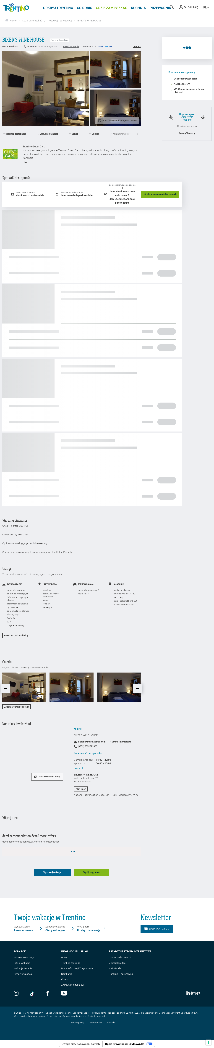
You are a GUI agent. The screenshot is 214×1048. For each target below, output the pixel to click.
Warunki (111, 1022)
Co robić (84, 8)
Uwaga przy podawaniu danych (81, 1043)
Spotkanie (66, 973)
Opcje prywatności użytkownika (124, 1043)
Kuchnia (138, 8)
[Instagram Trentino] (16, 993)
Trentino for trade (70, 962)
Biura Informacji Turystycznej (77, 968)
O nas (64, 979)
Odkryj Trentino (58, 8)
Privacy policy (77, 1022)
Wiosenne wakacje (24, 957)
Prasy (64, 957)
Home (13, 20)
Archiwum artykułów (72, 984)
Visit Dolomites (117, 962)
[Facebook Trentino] (47, 993)
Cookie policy (95, 1022)
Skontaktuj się (159, 928)
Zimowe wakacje (23, 973)
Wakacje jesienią (23, 968)
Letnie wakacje (22, 962)
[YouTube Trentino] (64, 993)
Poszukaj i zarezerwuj (60, 20)
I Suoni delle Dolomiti (120, 957)
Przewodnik (160, 8)
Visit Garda (115, 968)
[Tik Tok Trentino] (32, 993)
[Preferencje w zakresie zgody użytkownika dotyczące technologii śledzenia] (208, 1042)
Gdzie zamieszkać (111, 8)
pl (205, 7)
